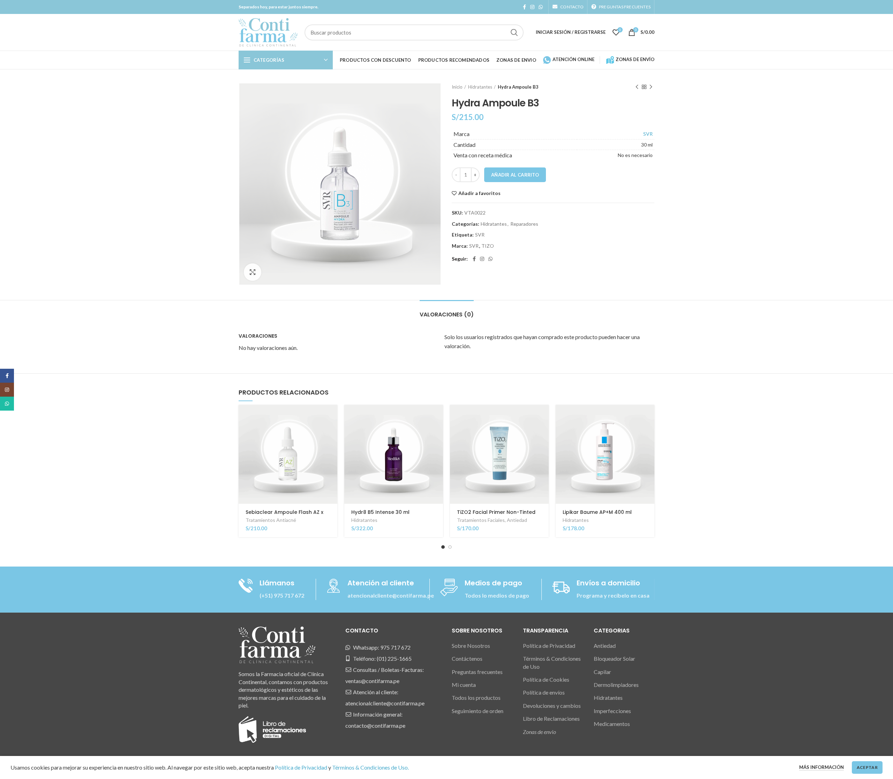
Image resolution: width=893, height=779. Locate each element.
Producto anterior (636, 86)
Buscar (514, 32)
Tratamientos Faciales (481, 520)
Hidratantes (480, 87)
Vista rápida (332, 432)
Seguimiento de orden (477, 710)
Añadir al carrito (515, 175)
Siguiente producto (650, 86)
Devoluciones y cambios (552, 705)
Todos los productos (476, 697)
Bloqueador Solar (614, 658)
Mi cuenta (464, 684)
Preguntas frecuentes (477, 671)
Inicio (457, 87)
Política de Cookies (546, 679)
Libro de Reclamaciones (551, 718)
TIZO (487, 246)
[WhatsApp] (540, 7)
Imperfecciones (612, 710)
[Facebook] (524, 7)
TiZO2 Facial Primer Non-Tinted (496, 512)
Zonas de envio (539, 731)
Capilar (602, 671)
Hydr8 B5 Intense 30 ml (380, 512)
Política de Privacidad (549, 645)
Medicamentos (612, 723)
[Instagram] (532, 7)
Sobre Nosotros (471, 645)
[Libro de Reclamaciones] (272, 728)
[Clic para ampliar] (252, 272)
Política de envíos (544, 692)
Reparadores (524, 224)
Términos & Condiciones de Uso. (370, 767)
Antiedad (517, 520)
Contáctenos (467, 658)
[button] (332, 416)
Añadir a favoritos (479, 193)
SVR (648, 134)
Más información (821, 767)
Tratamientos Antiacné (271, 520)
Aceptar (867, 767)
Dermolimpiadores (616, 684)
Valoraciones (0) (447, 314)
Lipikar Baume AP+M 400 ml (597, 512)
